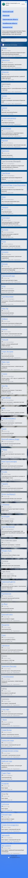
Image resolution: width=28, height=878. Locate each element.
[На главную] (3, 4)
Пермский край (8, 11)
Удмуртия (6, 15)
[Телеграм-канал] (26, 2)
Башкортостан (7, 27)
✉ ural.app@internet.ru (14, 857)
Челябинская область (10, 23)
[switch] (9, 45)
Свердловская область (10, 19)
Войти (23, 4)
